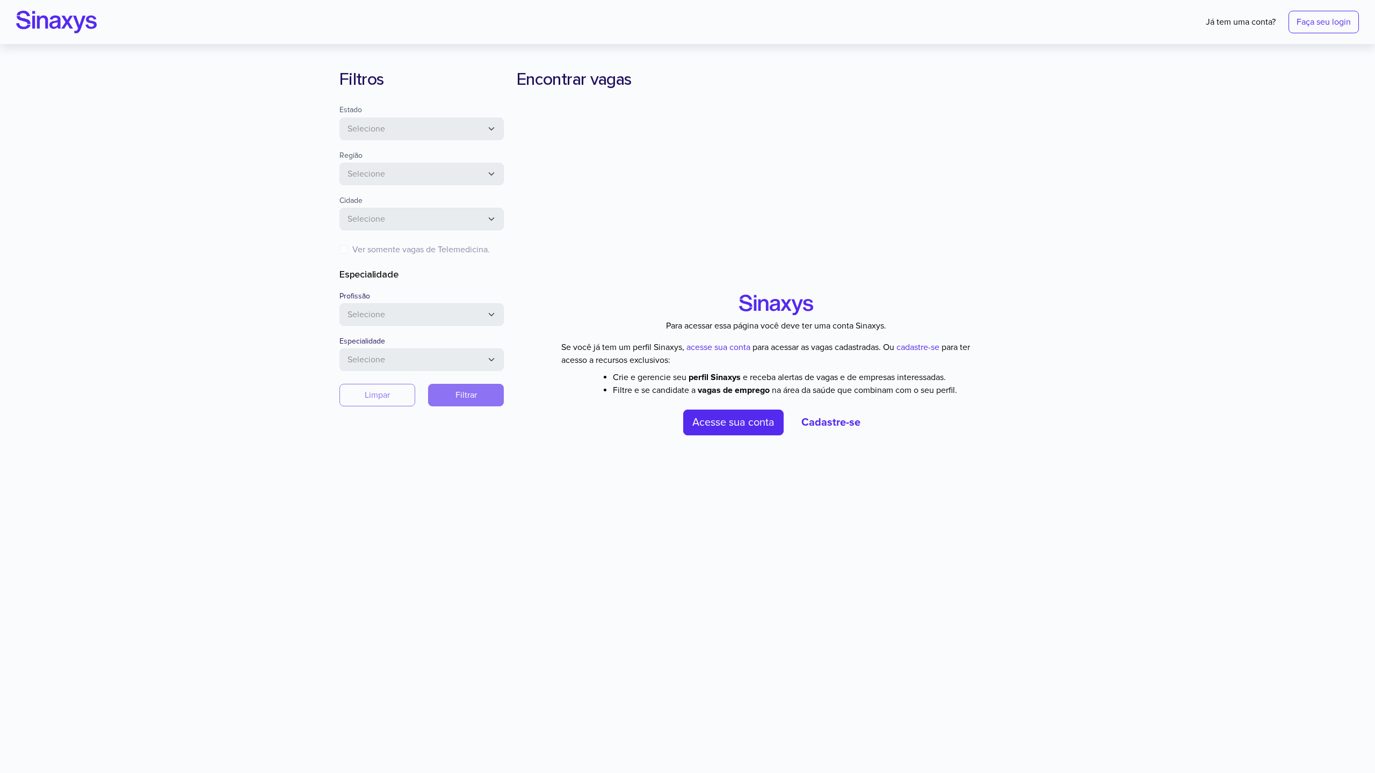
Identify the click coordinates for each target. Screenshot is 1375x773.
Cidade (351, 200)
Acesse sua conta (733, 422)
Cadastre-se (830, 422)
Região (351, 155)
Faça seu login (1324, 22)
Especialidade (362, 341)
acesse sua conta (718, 347)
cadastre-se (917, 347)
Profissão (354, 296)
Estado (350, 109)
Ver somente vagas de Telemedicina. (421, 249)
